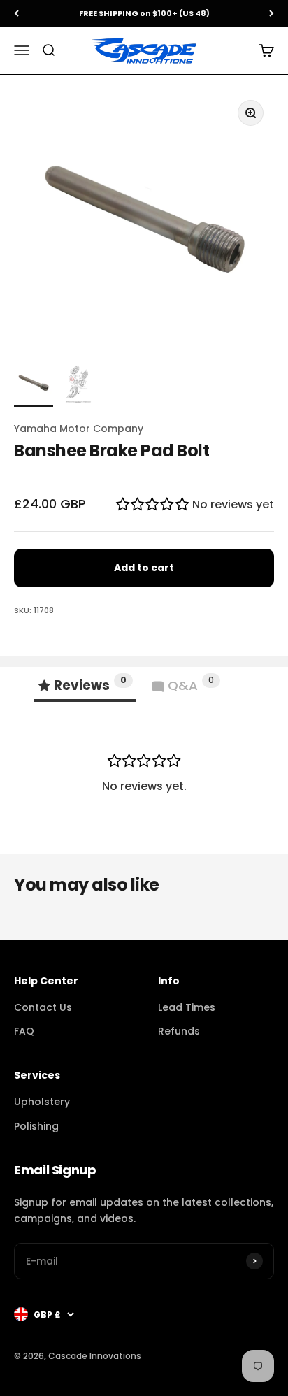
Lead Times (186, 1007)
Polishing (36, 1126)
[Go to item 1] (33, 385)
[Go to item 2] (78, 385)
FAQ (24, 1031)
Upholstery (42, 1102)
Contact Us (43, 1007)
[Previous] (16, 13)
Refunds (179, 1031)
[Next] (271, 13)
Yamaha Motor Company (78, 429)
